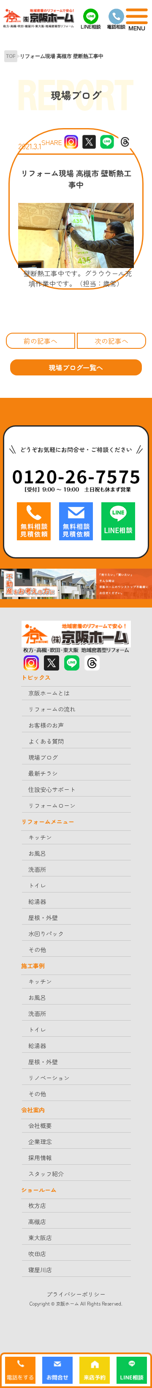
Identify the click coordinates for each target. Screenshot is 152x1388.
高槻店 (37, 1221)
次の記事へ (111, 341)
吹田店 (37, 1253)
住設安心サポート (52, 789)
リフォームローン (52, 805)
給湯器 (37, 901)
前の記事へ (40, 341)
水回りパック (46, 933)
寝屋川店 (40, 1269)
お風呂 (37, 853)
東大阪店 (40, 1237)
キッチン (40, 837)
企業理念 (40, 1141)
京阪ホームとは (49, 693)
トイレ (37, 885)
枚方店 (37, 1205)
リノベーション (49, 1077)
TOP (11, 56)
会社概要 (40, 1125)
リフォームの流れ (52, 709)
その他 (37, 949)
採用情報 (40, 1157)
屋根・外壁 (43, 917)
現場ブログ (43, 757)
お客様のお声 (46, 725)
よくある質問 (46, 741)
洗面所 (37, 869)
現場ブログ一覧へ (76, 367)
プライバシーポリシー (76, 1294)
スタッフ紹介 (46, 1173)
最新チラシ (43, 773)
